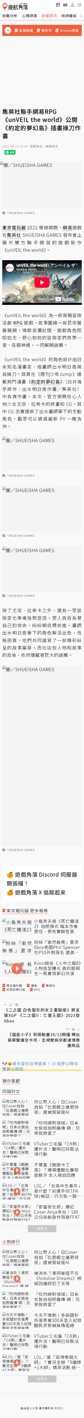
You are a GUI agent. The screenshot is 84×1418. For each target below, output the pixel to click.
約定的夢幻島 (15, 990)
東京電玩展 (14, 986)
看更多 (42, 1228)
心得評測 (29, 15)
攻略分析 (9, 15)
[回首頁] (15, 7)
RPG (37, 990)
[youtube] (65, 4)
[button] (79, 4)
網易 (34, 986)
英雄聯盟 (26, 30)
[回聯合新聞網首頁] (4, 7)
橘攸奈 (46, 30)
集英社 (50, 986)
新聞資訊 (49, 15)
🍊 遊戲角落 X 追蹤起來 (36, 892)
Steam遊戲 (69, 30)
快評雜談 (69, 15)
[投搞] (58, 4)
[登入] (72, 5)
